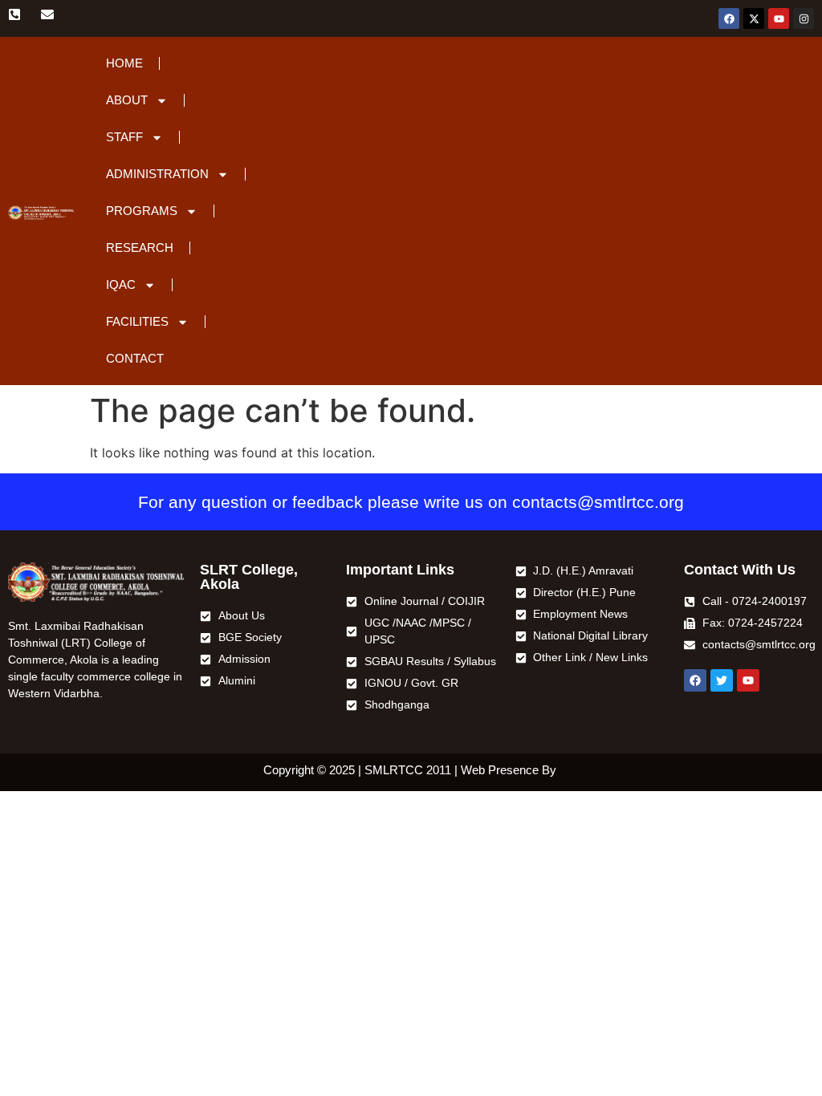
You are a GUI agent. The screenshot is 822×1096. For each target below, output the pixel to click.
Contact (135, 358)
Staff (124, 137)
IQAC (121, 284)
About (127, 100)
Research (139, 247)
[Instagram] (803, 18)
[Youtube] (778, 18)
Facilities (137, 321)
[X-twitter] (753, 18)
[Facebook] (728, 18)
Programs (141, 210)
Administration (157, 174)
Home (124, 63)
